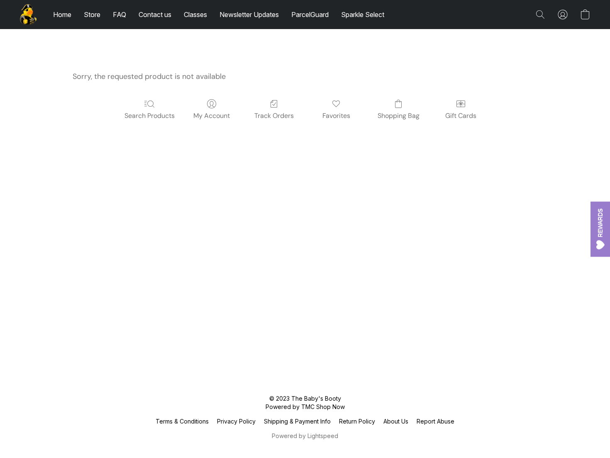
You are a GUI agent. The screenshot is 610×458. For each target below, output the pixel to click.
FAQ (119, 14)
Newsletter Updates (249, 14)
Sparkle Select (362, 14)
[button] (28, 14)
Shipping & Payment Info (297, 421)
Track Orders (274, 115)
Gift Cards (460, 115)
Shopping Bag (399, 115)
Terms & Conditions (182, 421)
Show (600, 229)
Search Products (149, 115)
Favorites (336, 115)
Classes (195, 14)
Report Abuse (435, 421)
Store (92, 14)
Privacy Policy (236, 421)
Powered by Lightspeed (305, 435)
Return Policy (357, 421)
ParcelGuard (310, 14)
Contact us (155, 14)
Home (62, 14)
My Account (211, 115)
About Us (395, 421)
